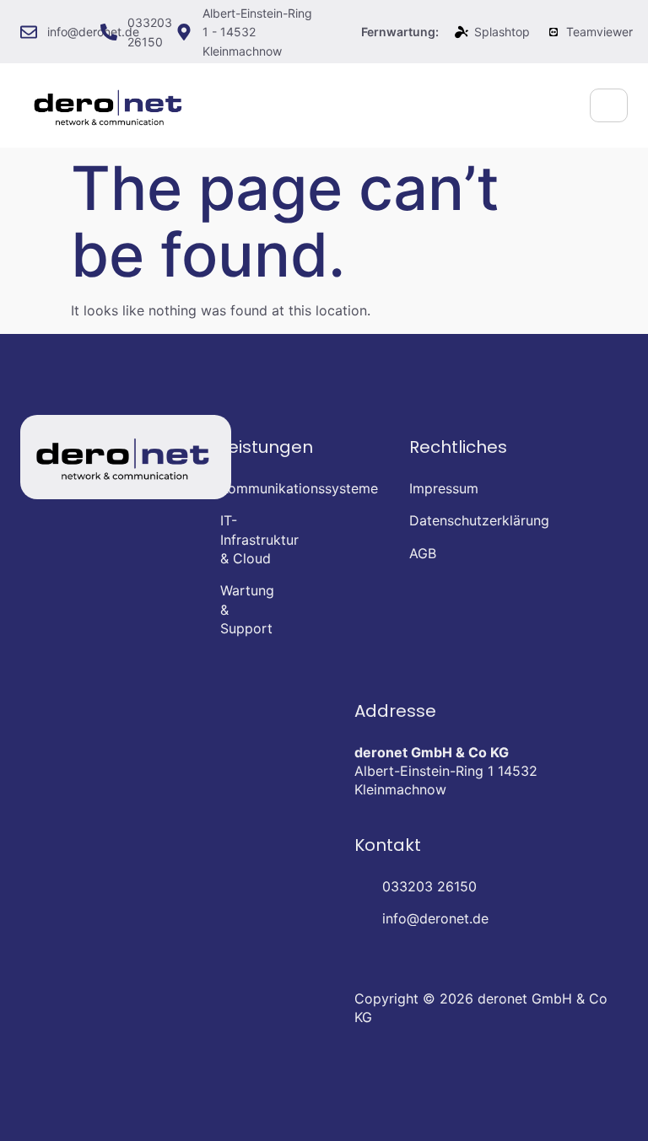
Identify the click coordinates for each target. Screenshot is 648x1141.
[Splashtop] (461, 32)
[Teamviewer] (553, 32)
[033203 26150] (108, 32)
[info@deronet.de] (28, 32)
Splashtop (502, 31)
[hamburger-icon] (609, 106)
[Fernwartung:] (342, 32)
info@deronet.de (93, 31)
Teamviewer (599, 31)
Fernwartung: (400, 31)
